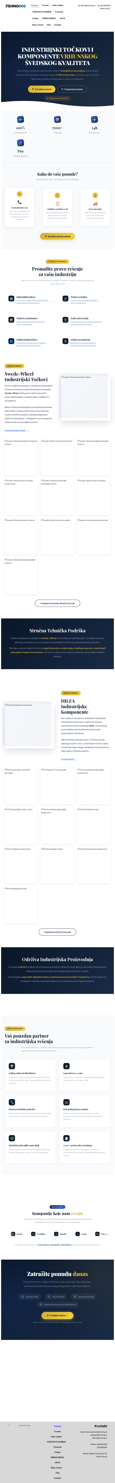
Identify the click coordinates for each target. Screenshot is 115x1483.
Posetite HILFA (67, 759)
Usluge (35, 18)
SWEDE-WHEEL (49, 18)
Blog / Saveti (37, 25)
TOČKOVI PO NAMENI (41, 12)
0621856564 (102, 1447)
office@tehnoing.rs (99, 1438)
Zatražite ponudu (43, 89)
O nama (45, 5)
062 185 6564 (58, 1296)
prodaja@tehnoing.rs (98, 1435)
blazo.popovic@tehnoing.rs (96, 1432)
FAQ (49, 25)
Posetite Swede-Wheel (15, 430)
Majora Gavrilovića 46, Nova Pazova (60, 1304)
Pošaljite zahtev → (59, 1315)
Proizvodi (59, 12)
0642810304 (102, 1444)
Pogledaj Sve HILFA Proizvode (57, 932)
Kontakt (57, 25)
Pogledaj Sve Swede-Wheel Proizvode (58, 603)
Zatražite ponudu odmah (59, 236)
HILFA (62, 18)
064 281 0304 (32, 1296)
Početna (34, 5)
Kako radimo (57, 5)
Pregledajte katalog (73, 89)
